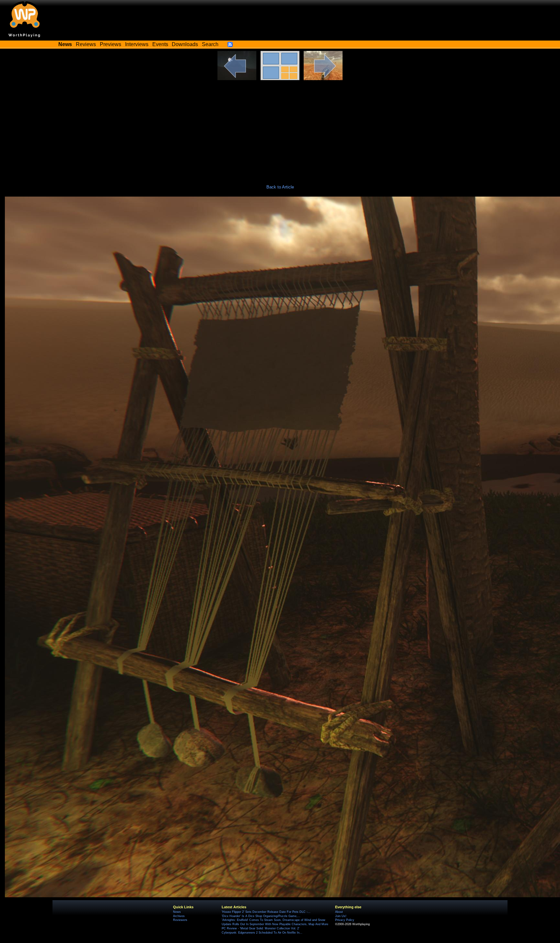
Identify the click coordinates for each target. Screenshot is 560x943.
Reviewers (180, 920)
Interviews (136, 44)
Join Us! (340, 916)
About (339, 911)
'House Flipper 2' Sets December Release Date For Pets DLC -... (266, 911)
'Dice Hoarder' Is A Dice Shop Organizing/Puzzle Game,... (261, 916)
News (177, 911)
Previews (110, 44)
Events (160, 44)
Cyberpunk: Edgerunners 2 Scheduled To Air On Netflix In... (262, 932)
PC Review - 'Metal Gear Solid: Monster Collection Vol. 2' (260, 928)
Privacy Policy (344, 920)
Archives (179, 916)
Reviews (86, 44)
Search (210, 44)
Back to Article (280, 187)
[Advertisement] (280, 128)
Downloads (185, 44)
